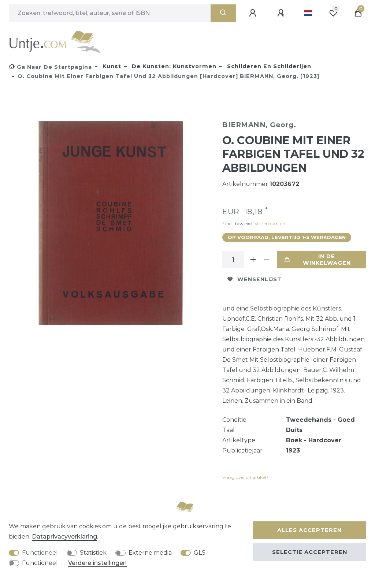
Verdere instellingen (97, 562)
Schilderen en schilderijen (268, 66)
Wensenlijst (259, 279)
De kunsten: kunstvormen (173, 66)
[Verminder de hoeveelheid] (266, 259)
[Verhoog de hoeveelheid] (253, 259)
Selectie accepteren (309, 552)
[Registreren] (282, 13)
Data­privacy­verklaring (64, 536)
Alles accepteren (309, 530)
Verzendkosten (269, 223)
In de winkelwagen (327, 259)
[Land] (308, 13)
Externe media (150, 552)
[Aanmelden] (253, 13)
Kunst (111, 66)
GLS (199, 552)
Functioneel (40, 552)
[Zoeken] (223, 13)
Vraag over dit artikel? (245, 477)
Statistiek (93, 552)
